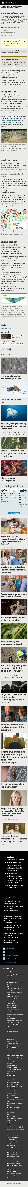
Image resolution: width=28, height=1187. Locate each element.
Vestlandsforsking (11, 1169)
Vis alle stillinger (14, 513)
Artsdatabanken (11, 978)
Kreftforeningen (11, 1018)
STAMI (8, 1133)
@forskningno (10, 949)
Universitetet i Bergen (12, 1154)
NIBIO (8, 1029)
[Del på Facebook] (2, 349)
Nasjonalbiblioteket (11, 1051)
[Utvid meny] (26, 2)
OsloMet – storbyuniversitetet (14, 1107)
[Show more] (14, 67)
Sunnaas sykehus (11, 1139)
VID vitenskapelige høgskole (14, 1173)
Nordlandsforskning (12, 1077)
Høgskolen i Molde (11, 1003)
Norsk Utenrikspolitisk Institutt (14, 1097)
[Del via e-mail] (10, 349)
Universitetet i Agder (12, 1152)
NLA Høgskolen (10, 1039)
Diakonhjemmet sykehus (13, 980)
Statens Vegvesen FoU (12, 1135)
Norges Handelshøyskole (13, 1082)
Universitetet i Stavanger (13, 1161)
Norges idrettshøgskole (12, 1088)
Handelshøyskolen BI (12, 998)
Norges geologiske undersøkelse (15, 1086)
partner (13, 341)
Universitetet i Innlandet (13, 1156)
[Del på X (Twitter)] (5, 349)
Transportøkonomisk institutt (14, 1148)
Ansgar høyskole (11, 971)
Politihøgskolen (10, 1112)
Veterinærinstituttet (11, 1171)
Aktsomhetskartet (7, 328)
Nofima (8, 1073)
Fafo (8, 986)
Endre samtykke (11, 962)
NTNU (8, 1049)
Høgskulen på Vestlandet (13, 1009)
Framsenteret (10, 994)
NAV (8, 1026)
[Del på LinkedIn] (7, 349)
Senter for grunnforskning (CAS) (15, 1127)
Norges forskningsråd (12, 1084)
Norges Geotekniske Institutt (14, 1080)
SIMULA (9, 1122)
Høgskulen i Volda (11, 1007)
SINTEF (8, 1124)
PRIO (8, 1114)
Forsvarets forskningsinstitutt (14, 992)
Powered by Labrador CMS (14, 1183)
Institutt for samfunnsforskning (15, 1014)
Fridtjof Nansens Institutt (13, 996)
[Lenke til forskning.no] (12, 2)
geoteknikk (5, 341)
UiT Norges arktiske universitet (14, 1150)
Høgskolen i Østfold (12, 1005)
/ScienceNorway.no (12, 958)
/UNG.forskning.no (12, 955)
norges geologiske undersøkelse (12, 343)
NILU (8, 1035)
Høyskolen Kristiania (12, 1012)
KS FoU (8, 1016)
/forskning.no (10, 952)
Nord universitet (11, 1075)
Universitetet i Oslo (11, 1158)
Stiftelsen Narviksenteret (13, 1137)
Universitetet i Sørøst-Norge (14, 1163)
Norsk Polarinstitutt (11, 1091)
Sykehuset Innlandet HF (13, 1141)
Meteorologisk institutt (12, 1024)
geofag (4, 346)
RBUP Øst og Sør (11, 1116)
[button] (2, 490)
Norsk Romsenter (11, 1095)
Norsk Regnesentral (12, 1093)
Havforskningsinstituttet (13, 1001)
